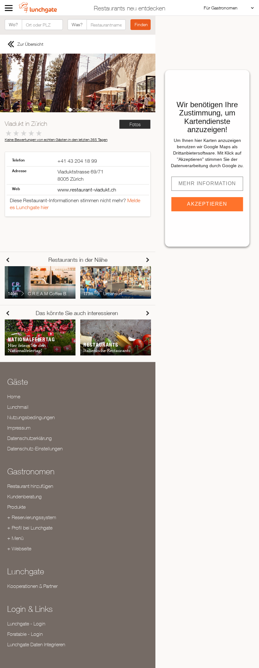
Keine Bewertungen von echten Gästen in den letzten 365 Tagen (56, 139)
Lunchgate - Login (26, 623)
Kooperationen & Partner (32, 586)
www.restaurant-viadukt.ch (86, 189)
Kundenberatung (24, 496)
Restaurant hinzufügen (30, 486)
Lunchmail (17, 407)
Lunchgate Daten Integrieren (36, 644)
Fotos (135, 124)
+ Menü (15, 538)
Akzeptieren (207, 204)
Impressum (19, 428)
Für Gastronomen (221, 7)
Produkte (16, 507)
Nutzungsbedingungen (31, 417)
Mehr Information (207, 183)
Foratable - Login (25, 634)
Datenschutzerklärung (29, 438)
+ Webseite (19, 548)
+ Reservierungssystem (31, 517)
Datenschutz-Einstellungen (35, 448)
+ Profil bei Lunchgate (29, 527)
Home (13, 396)
